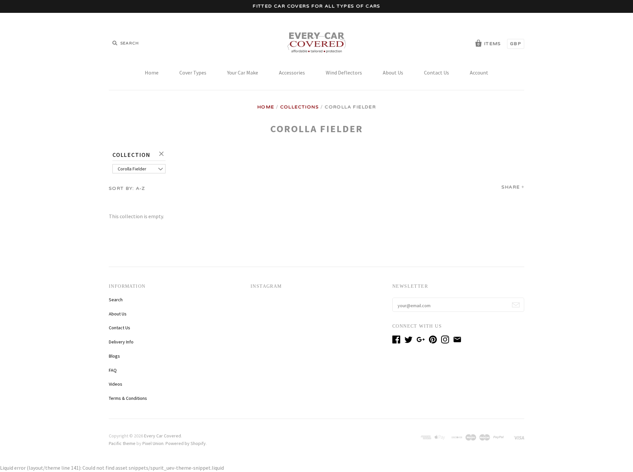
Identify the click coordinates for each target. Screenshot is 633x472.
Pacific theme (122, 443)
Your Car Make (242, 72)
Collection (131, 155)
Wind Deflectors (344, 72)
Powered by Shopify (186, 443)
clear (162, 154)
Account (479, 72)
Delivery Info (121, 342)
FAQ (113, 370)
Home (152, 72)
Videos (115, 384)
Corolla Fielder (132, 169)
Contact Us (436, 72)
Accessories (292, 72)
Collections (299, 107)
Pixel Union (153, 443)
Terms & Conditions (128, 398)
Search (116, 300)
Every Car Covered (162, 436)
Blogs (114, 356)
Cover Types (192, 72)
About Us (393, 72)
